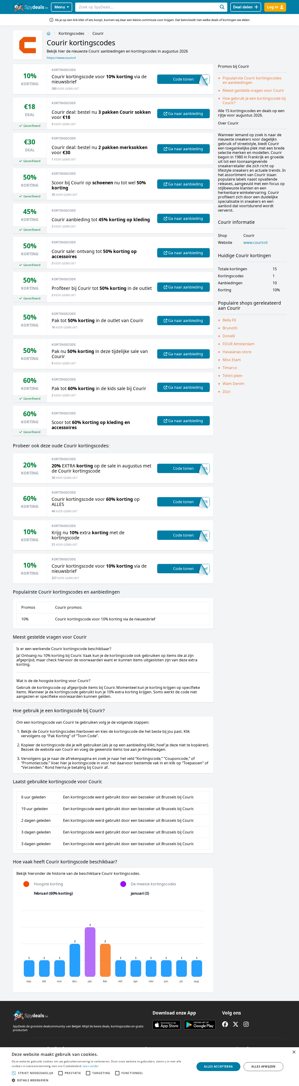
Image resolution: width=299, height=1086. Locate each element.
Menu (59, 7)
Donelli (229, 335)
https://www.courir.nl (61, 58)
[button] (100, 1080)
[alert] (149, 1066)
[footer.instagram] (246, 1024)
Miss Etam (232, 359)
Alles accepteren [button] (218, 1066)
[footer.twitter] (235, 1024)
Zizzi (226, 391)
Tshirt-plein (232, 375)
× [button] (293, 1052)
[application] (113, 945)
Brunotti (230, 328)
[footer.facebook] (225, 1024)
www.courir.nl (255, 242)
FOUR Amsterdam (238, 343)
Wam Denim (233, 383)
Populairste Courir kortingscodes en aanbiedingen (252, 80)
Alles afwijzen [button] (263, 1066)
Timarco (230, 367)
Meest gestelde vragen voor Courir (253, 90)
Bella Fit (229, 320)
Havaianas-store (237, 351)
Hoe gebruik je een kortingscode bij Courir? (254, 100)
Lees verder (91, 1066)
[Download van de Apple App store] (167, 1024)
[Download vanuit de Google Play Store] (200, 1024)
